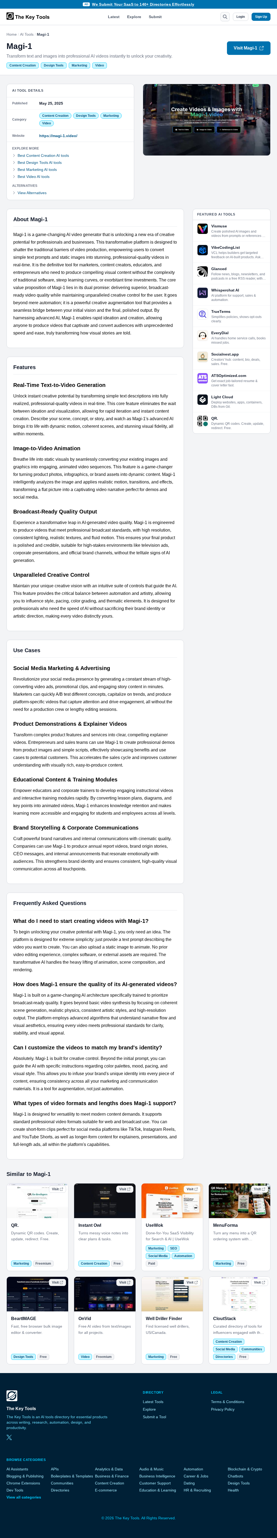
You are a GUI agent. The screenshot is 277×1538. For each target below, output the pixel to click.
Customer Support (155, 1483)
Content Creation (22, 65)
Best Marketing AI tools (37, 169)
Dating (189, 1483)
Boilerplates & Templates (72, 1476)
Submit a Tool (154, 1417)
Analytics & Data (109, 1469)
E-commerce (106, 1490)
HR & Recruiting (197, 1490)
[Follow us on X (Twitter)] (9, 1437)
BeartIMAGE (23, 1318)
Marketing (79, 65)
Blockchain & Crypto (245, 1469)
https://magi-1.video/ (58, 136)
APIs (55, 1469)
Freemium (43, 1263)
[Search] (225, 16)
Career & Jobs (196, 1476)
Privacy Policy (223, 1409)
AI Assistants (17, 1469)
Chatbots (235, 1476)
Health (233, 1490)
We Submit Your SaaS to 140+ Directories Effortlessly (143, 4)
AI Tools (27, 34)
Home (11, 34)
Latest (114, 17)
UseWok (154, 1225)
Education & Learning (157, 1490)
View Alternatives (32, 193)
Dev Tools (14, 1490)
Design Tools (54, 65)
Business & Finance (112, 1476)
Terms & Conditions (227, 1402)
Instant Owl (89, 1225)
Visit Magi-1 (245, 48)
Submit (155, 17)
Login (240, 17)
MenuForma (225, 1225)
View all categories (23, 1497)
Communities (252, 1349)
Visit (55, 1189)
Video (99, 65)
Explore (134, 17)
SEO (173, 1248)
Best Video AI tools (34, 176)
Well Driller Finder (164, 1318)
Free (117, 1263)
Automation (183, 1256)
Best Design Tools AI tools (40, 162)
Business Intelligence (157, 1476)
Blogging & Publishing (25, 1476)
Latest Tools (153, 1402)
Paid (151, 1263)
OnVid (84, 1318)
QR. (15, 1225)
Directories (224, 1357)
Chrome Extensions (23, 1483)
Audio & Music (151, 1469)
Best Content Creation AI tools (43, 155)
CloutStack (224, 1318)
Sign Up (261, 17)
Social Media (158, 1256)
